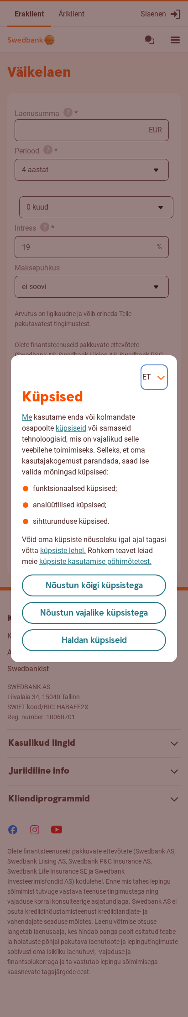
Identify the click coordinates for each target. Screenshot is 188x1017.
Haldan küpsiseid (94, 640)
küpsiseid (71, 428)
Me (27, 417)
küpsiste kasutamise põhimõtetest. (95, 561)
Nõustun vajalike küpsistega (94, 613)
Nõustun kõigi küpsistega (94, 585)
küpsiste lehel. (63, 550)
